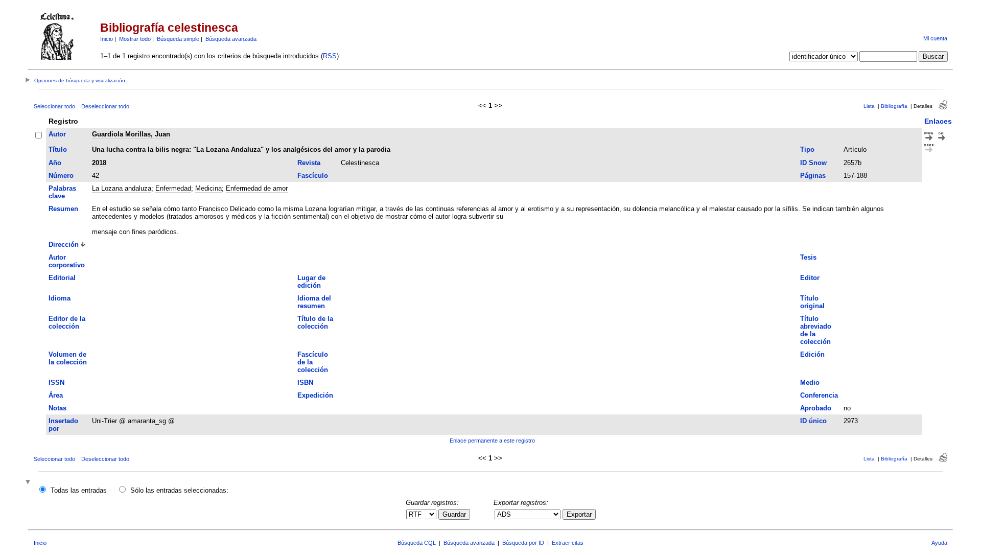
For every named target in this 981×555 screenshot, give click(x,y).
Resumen (63, 209)
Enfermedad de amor (257, 188)
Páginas (813, 175)
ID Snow (813, 163)
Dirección (64, 244)
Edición (812, 354)
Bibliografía (894, 106)
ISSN (56, 382)
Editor (810, 278)
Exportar (579, 514)
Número (61, 175)
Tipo (807, 149)
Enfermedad (173, 188)
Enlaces (938, 121)
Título (58, 149)
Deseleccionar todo (105, 106)
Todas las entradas (79, 490)
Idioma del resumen (314, 302)
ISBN (305, 382)
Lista (869, 106)
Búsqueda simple (178, 39)
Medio (810, 382)
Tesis (808, 257)
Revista (308, 163)
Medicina (208, 188)
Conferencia (819, 395)
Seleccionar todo (54, 106)
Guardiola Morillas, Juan (131, 134)
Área (56, 395)
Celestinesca (360, 163)
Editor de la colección (67, 322)
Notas (57, 408)
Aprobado (815, 408)
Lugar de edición (311, 281)
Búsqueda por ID (523, 543)
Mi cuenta (935, 38)
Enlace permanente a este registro (492, 440)
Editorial (62, 278)
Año (55, 163)
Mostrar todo (135, 39)
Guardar (454, 514)
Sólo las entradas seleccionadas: (179, 490)
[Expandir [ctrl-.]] (29, 482)
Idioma (60, 298)
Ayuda (939, 543)
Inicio (106, 39)
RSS (330, 56)
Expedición (315, 395)
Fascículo (312, 175)
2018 (99, 163)
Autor (57, 134)
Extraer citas (567, 543)
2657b (852, 163)
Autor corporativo (67, 261)
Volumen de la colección (68, 358)
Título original (812, 302)
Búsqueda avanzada (230, 39)
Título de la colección (315, 322)
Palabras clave (62, 192)
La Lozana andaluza (121, 188)
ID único (813, 421)
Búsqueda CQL (417, 543)
